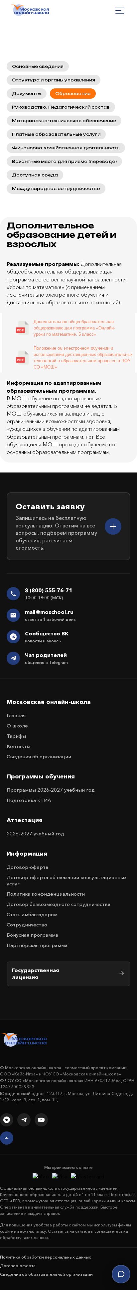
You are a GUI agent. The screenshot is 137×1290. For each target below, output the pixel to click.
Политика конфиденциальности (46, 894)
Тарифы (16, 736)
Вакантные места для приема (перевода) (64, 161)
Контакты (18, 746)
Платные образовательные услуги (56, 134)
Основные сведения (38, 66)
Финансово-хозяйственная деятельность (66, 147)
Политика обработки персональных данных (45, 1257)
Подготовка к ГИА (29, 800)
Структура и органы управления (53, 79)
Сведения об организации (39, 756)
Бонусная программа (32, 935)
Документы (26, 93)
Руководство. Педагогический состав (61, 107)
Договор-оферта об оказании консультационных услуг (67, 880)
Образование (72, 93)
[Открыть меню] (119, 10)
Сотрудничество (27, 924)
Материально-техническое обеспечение (64, 120)
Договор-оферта (27, 867)
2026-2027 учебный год (35, 833)
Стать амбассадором (32, 914)
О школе (17, 725)
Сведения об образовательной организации (46, 1274)
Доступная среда (35, 175)
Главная (16, 715)
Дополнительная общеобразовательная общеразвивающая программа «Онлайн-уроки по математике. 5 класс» (74, 328)
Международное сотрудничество (56, 188)
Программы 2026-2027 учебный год (51, 790)
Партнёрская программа (37, 945)
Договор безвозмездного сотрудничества (58, 904)
